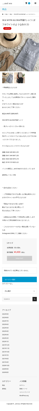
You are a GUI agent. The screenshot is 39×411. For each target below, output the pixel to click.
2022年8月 (5, 317)
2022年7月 (5, 321)
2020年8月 (5, 372)
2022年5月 (5, 328)
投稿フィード (23, 389)
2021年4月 (5, 362)
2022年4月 (5, 331)
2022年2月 (5, 338)
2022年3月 (5, 335)
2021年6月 (5, 359)
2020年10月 (5, 365)
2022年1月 (5, 341)
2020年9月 (5, 369)
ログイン (22, 385)
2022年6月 (5, 324)
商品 (3, 385)
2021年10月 (5, 352)
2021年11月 (5, 348)
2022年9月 (5, 314)
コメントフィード (25, 392)
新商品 (4, 389)
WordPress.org (24, 395)
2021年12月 (5, 345)
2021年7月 (5, 355)
